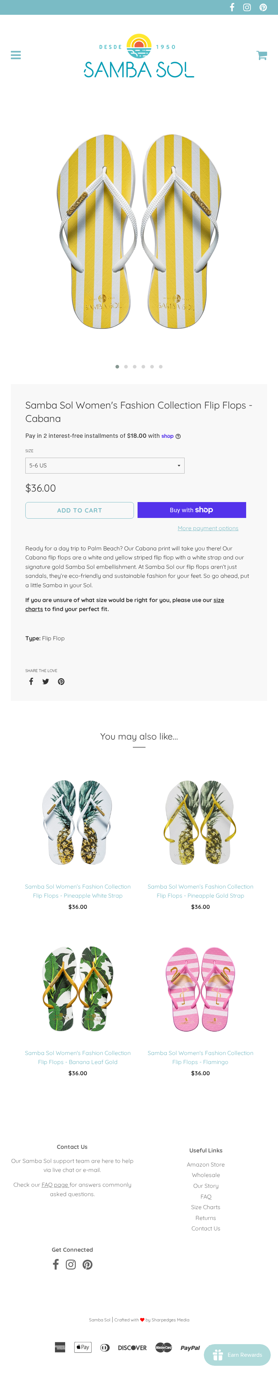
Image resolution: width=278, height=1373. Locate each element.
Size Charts (205, 1207)
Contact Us (205, 1228)
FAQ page (56, 1184)
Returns (205, 1217)
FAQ (206, 1196)
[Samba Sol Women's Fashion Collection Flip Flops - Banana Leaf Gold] (78, 989)
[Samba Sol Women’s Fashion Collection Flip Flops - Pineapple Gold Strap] (200, 823)
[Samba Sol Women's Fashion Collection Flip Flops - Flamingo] (200, 989)
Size (29, 450)
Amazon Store (206, 1164)
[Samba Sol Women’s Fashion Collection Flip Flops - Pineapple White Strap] (78, 823)
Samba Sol (99, 1319)
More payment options (208, 528)
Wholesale (206, 1174)
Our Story (206, 1185)
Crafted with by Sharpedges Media (151, 1319)
